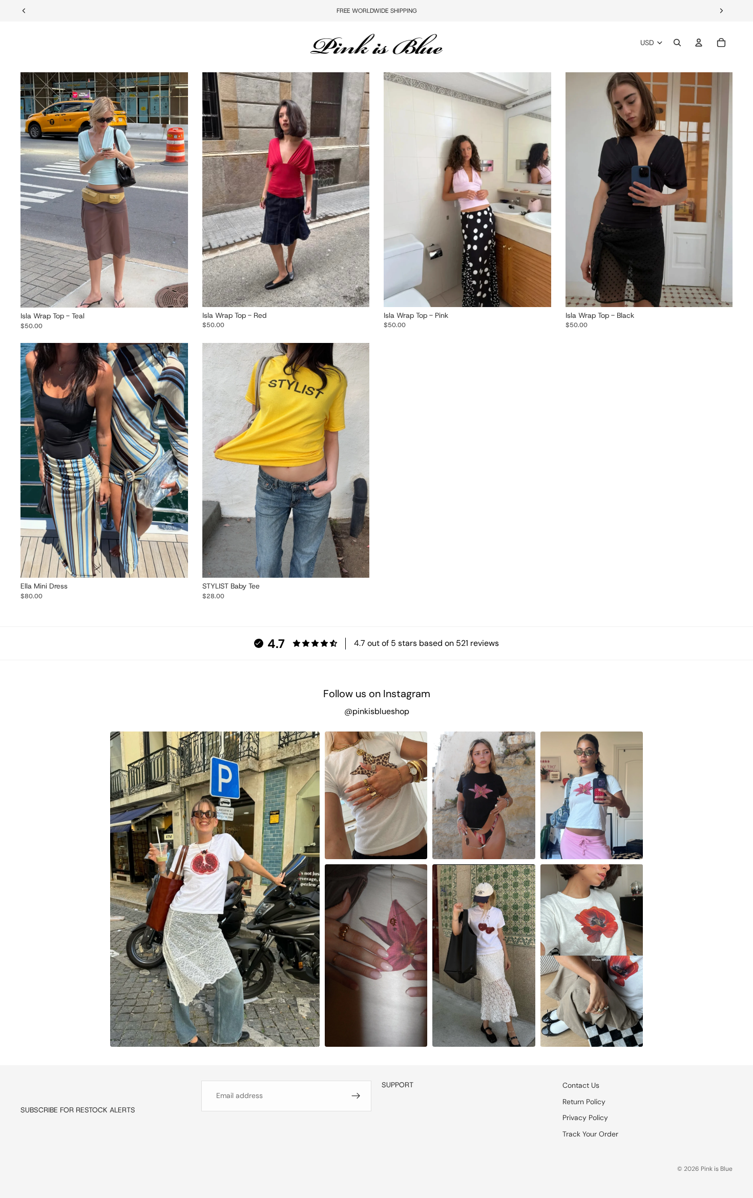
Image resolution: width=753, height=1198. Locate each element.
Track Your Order (590, 1134)
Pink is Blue (717, 1169)
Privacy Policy (585, 1117)
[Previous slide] (35, 190)
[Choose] (172, 291)
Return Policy (583, 1101)
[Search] (677, 42)
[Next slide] (172, 190)
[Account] (698, 42)
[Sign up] (356, 1096)
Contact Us (580, 1085)
